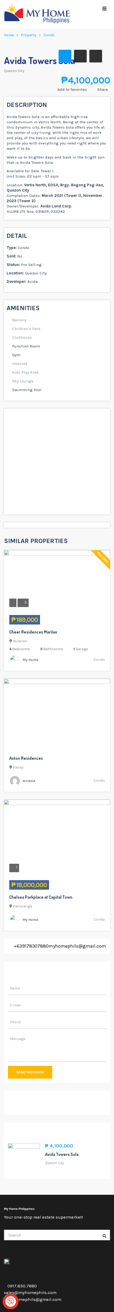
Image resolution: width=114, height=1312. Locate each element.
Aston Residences (26, 758)
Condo (49, 35)
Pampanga (22, 906)
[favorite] (87, 620)
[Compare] (101, 620)
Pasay (18, 767)
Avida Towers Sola (61, 1154)
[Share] (94, 620)
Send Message (30, 1072)
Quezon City (14, 71)
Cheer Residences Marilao (33, 632)
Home (9, 35)
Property (28, 35)
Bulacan (20, 641)
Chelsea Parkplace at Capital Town (40, 897)
